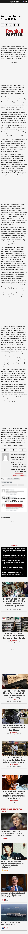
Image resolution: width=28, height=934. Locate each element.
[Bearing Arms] (14, 1)
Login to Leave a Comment (14, 505)
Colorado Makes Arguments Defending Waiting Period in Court (14, 760)
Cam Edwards (14, 608)
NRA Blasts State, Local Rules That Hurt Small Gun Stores (14, 727)
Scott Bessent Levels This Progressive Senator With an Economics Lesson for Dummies (13, 833)
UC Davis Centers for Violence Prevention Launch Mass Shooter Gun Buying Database (13, 562)
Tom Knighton (14, 640)
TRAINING (21, 485)
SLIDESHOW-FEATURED (7, 482)
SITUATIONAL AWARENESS (10, 485)
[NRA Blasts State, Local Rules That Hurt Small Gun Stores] (15, 716)
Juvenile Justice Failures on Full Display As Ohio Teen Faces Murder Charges (12, 574)
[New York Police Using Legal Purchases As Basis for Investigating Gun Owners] (15, 782)
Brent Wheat (5, 22)
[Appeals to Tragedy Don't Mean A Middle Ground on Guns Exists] (15, 624)
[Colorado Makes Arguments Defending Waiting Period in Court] (15, 748)
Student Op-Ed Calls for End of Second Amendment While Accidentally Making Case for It (14, 550)
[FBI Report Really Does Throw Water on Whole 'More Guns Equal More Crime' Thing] (15, 681)
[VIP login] (25, 1)
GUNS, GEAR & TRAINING (14, 479)
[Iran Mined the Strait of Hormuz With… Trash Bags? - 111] (14, 912)
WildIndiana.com (19, 473)
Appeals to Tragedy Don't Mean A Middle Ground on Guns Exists (14, 635)
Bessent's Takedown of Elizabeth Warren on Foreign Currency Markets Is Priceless (13, 895)
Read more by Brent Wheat (19, 475)
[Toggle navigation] (2, 1)
